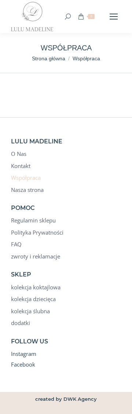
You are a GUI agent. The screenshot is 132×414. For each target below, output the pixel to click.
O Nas (18, 153)
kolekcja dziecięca (33, 299)
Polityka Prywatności (37, 232)
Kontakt (20, 166)
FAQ (16, 244)
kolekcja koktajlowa (35, 287)
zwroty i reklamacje (35, 256)
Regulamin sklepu (33, 220)
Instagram (23, 353)
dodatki (20, 323)
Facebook (23, 364)
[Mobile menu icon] (113, 16)
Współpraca (26, 177)
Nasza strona (27, 189)
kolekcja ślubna (30, 311)
